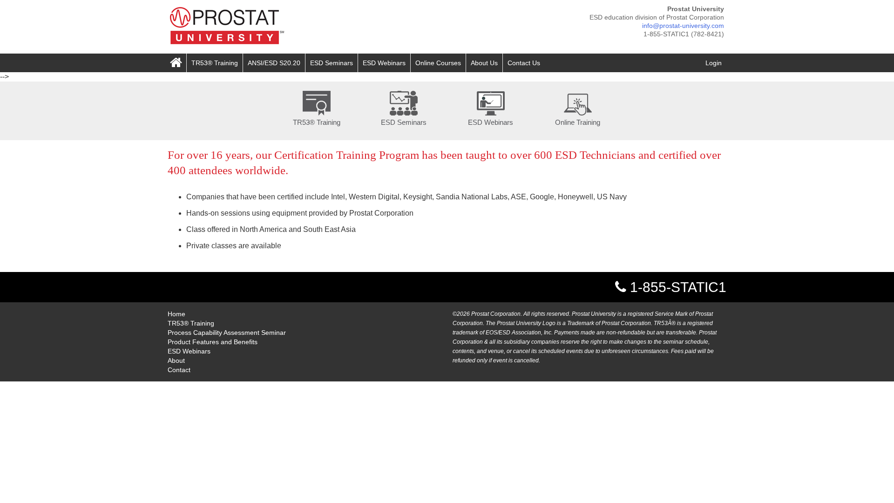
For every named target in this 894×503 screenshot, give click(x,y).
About (176, 360)
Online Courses (438, 63)
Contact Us (524, 63)
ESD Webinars (384, 63)
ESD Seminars (331, 63)
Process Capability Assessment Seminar (227, 332)
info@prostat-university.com (683, 25)
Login (713, 63)
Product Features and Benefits (212, 342)
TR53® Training (214, 63)
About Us (484, 63)
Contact (179, 370)
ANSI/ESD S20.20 (274, 63)
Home (176, 314)
